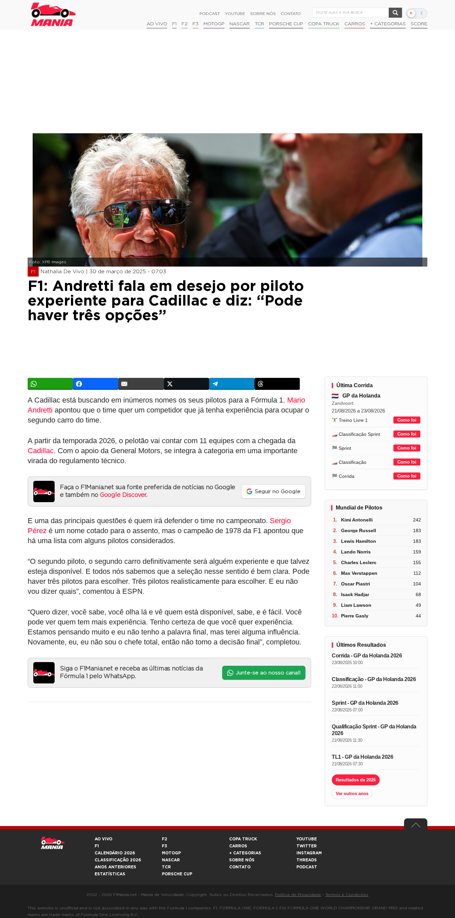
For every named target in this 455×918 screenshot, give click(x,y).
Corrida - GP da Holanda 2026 (367, 655)
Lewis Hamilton (358, 541)
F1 (174, 24)
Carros (354, 24)
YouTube (235, 14)
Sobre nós (263, 14)
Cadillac (41, 451)
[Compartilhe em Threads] (277, 384)
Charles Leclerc (358, 562)
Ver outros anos (352, 793)
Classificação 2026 (118, 860)
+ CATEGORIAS (388, 24)
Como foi (406, 420)
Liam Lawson (356, 605)
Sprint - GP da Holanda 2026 (365, 703)
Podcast (210, 14)
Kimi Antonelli (357, 519)
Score (419, 24)
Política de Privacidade (298, 895)
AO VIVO (103, 839)
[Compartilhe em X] (186, 384)
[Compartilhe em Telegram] (231, 384)
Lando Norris (356, 551)
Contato (291, 14)
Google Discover (123, 495)
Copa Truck (323, 24)
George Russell (358, 530)
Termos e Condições (346, 895)
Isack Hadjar (355, 594)
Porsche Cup (286, 24)
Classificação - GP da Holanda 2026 (374, 679)
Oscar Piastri (355, 583)
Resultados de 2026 (356, 779)
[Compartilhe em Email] (141, 384)
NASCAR (239, 24)
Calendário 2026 (115, 853)
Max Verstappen (359, 573)
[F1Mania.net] (53, 14)
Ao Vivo (157, 24)
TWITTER (306, 846)
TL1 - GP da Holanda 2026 (362, 757)
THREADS (306, 860)
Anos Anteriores (115, 867)
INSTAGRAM (309, 853)
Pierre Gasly (354, 615)
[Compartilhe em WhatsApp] (50, 384)
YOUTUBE (306, 839)
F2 (185, 24)
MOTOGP (171, 853)
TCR (259, 24)
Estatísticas (110, 874)
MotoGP (214, 24)
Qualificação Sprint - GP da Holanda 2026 (374, 730)
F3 (196, 24)
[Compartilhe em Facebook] (95, 384)
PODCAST (306, 867)
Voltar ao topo (415, 826)
